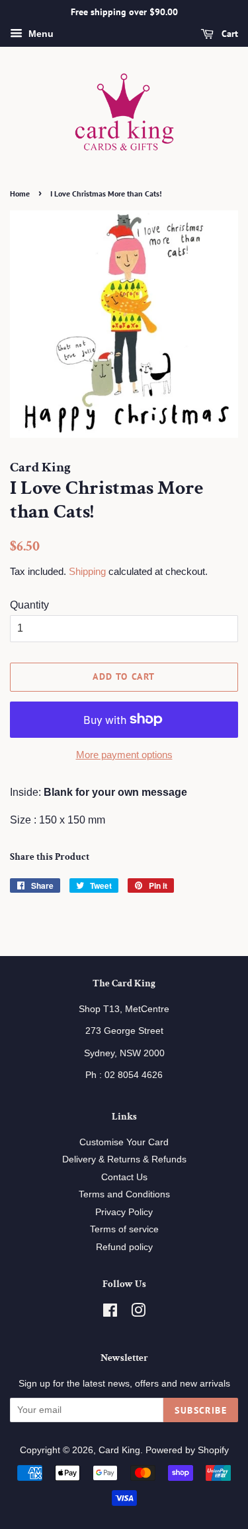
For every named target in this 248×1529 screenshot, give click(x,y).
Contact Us (124, 1177)
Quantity (29, 605)
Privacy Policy (124, 1212)
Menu (40, 33)
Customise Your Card (124, 1142)
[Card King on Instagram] (138, 1313)
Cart (228, 34)
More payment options (124, 754)
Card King (119, 1450)
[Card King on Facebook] (110, 1313)
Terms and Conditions (124, 1194)
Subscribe (201, 1410)
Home (20, 193)
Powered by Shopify (187, 1450)
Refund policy (124, 1247)
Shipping (87, 571)
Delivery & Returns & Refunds (124, 1159)
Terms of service (124, 1229)
